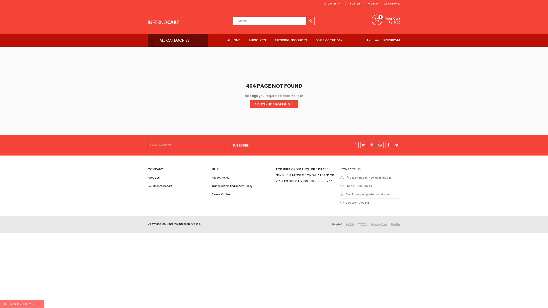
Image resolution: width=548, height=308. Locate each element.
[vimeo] (397, 145)
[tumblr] (389, 145)
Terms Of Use (221, 194)
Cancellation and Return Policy (232, 186)
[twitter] (363, 145)
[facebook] (355, 145)
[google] (380, 145)
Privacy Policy (220, 177)
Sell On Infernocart (160, 186)
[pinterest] (372, 145)
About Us (154, 177)
